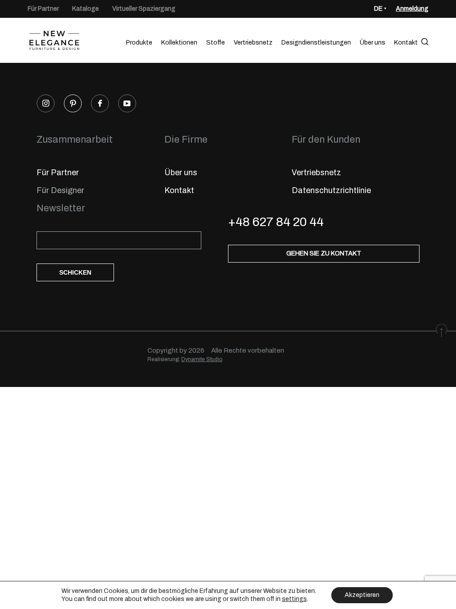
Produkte (139, 42)
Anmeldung (412, 8)
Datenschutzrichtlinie (331, 190)
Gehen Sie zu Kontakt (323, 253)
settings (294, 599)
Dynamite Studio (201, 359)
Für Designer (60, 190)
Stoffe (215, 42)
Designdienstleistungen (316, 42)
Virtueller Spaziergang (143, 8)
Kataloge (85, 8)
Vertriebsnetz (253, 42)
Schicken (75, 272)
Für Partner (43, 8)
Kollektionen (179, 42)
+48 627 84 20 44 (276, 222)
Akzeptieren (362, 595)
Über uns (372, 42)
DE (378, 8)
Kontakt (406, 42)
